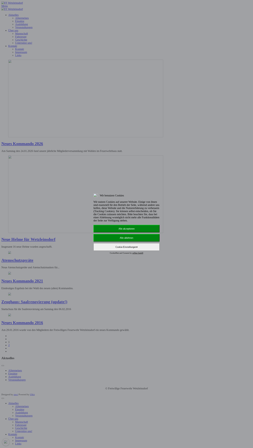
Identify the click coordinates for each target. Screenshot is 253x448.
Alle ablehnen (126, 238)
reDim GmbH (137, 253)
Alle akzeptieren (127, 228)
